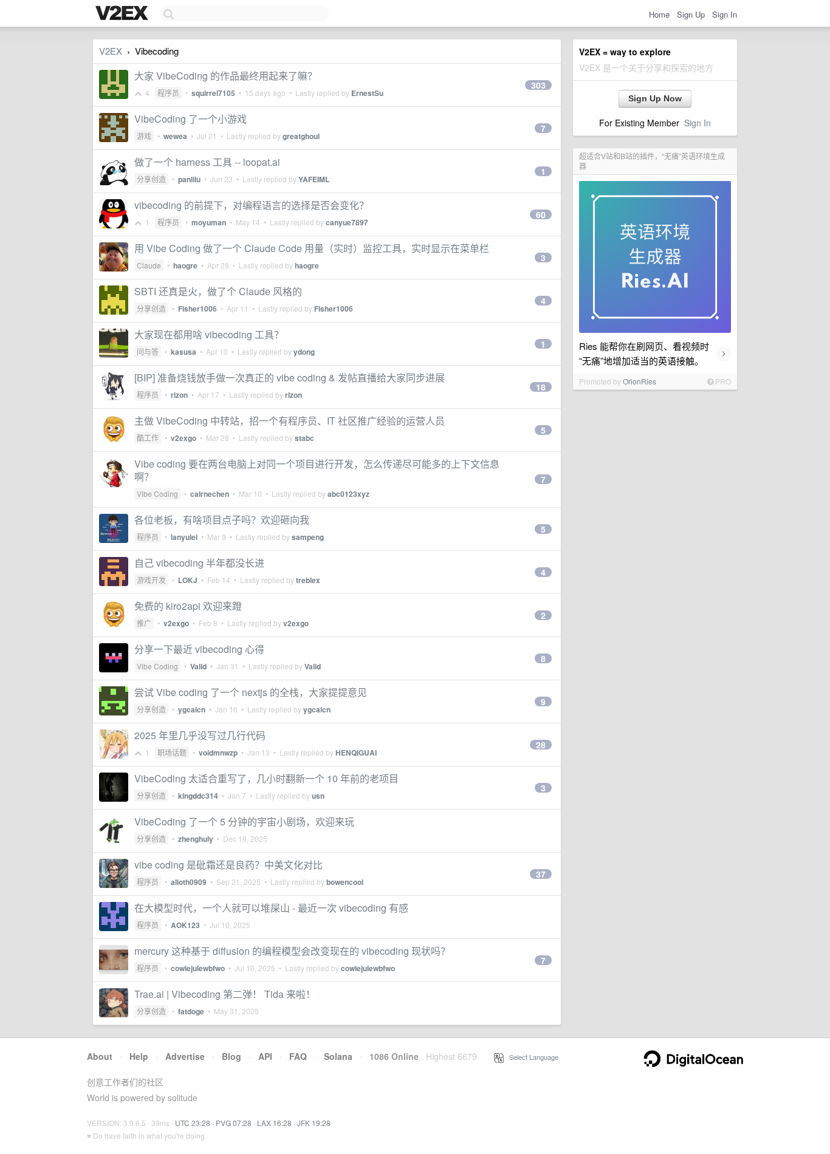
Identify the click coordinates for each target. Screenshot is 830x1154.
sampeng (308, 536)
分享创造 (151, 179)
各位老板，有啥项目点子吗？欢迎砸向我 (221, 520)
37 (541, 874)
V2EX (110, 50)
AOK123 (185, 925)
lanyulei (184, 536)
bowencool (344, 881)
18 (541, 387)
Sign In (724, 14)
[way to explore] (123, 14)
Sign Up (691, 14)
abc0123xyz (348, 493)
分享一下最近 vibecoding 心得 (199, 649)
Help (138, 1056)
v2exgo (183, 437)
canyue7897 (347, 222)
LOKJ (187, 580)
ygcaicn (191, 709)
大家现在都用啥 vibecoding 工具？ (209, 334)
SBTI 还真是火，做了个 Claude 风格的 (218, 291)
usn (318, 795)
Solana (338, 1056)
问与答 (148, 351)
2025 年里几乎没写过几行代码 (200, 735)
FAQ (298, 1056)
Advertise (185, 1056)
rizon (179, 394)
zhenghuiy (195, 838)
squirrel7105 (213, 92)
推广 (144, 623)
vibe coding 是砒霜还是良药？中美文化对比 (228, 865)
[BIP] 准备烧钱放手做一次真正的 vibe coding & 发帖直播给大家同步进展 (289, 377)
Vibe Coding (157, 493)
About (99, 1056)
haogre (185, 265)
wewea (175, 136)
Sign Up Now (655, 98)
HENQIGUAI (356, 752)
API (265, 1056)
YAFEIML (313, 179)
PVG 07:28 (234, 1123)
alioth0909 (189, 881)
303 (538, 85)
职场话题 (172, 752)
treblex (308, 580)
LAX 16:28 (274, 1123)
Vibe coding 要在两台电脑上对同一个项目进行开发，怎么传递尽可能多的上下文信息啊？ (316, 470)
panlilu (189, 179)
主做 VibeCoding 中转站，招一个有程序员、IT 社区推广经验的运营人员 (289, 421)
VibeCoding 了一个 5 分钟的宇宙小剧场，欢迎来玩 (244, 821)
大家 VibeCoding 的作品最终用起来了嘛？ (225, 76)
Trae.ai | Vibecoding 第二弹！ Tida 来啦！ (224, 994)
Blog (231, 1056)
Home (659, 14)
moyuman (208, 222)
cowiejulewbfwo (198, 968)
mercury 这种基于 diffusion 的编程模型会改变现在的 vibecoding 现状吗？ (292, 951)
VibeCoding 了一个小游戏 (190, 119)
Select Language (531, 1057)
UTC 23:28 (192, 1123)
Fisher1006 (197, 308)
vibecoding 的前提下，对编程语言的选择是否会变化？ (251, 205)
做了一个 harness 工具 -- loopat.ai (207, 162)
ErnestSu (367, 92)
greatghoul (301, 136)
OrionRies (639, 381)
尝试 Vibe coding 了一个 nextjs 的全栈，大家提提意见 (250, 692)
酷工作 (148, 437)
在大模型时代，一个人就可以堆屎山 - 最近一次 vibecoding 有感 (271, 908)
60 (541, 214)
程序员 (168, 92)
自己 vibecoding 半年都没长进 (199, 563)
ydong (304, 351)
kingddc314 (198, 795)
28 (541, 744)
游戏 (144, 136)
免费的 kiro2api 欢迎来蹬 (188, 606)
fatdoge (191, 1011)
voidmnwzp (218, 752)
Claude (149, 265)
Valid (198, 666)
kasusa (183, 351)
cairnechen (209, 493)
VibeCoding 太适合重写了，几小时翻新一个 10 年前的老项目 (266, 778)
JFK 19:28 (314, 1123)
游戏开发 (151, 580)
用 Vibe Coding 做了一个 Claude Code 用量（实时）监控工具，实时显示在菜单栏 (311, 248)
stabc (304, 437)
